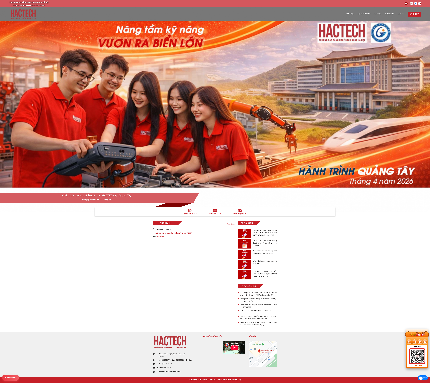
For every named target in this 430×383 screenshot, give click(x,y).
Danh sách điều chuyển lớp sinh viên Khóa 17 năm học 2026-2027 (258, 306)
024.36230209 (162, 360)
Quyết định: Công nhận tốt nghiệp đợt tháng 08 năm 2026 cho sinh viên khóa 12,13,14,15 (258, 324)
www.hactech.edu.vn (164, 368)
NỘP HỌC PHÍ (10, 378)
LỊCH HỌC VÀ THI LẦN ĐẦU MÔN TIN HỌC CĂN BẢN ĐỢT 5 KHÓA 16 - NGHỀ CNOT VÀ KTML (258, 317)
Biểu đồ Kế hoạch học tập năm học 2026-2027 (256, 311)
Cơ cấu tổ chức (364, 14)
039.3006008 (180, 360)
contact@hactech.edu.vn (166, 364)
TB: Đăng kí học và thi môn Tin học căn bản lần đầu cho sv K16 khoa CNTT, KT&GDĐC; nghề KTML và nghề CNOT (258, 294)
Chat (425, 378)
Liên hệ (400, 14)
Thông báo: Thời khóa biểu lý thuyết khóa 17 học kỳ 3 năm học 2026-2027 (258, 300)
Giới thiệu (350, 14)
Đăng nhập (414, 14)
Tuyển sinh (389, 14)
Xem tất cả (231, 224)
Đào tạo (377, 14)
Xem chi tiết (160, 237)
